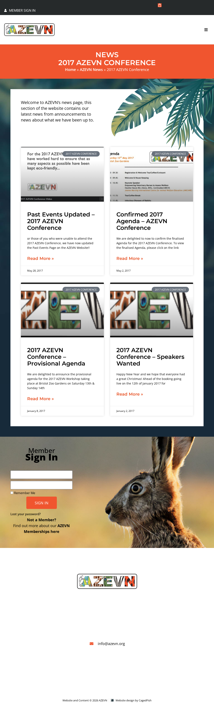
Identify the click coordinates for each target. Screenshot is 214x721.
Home (70, 69)
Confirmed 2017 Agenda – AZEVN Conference (141, 221)
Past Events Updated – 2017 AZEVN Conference (61, 221)
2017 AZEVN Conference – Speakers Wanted (150, 357)
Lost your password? (25, 514)
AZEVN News (91, 69)
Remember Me (24, 493)
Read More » (40, 258)
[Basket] (160, 5)
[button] (206, 29)
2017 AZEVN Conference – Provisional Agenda (56, 357)
